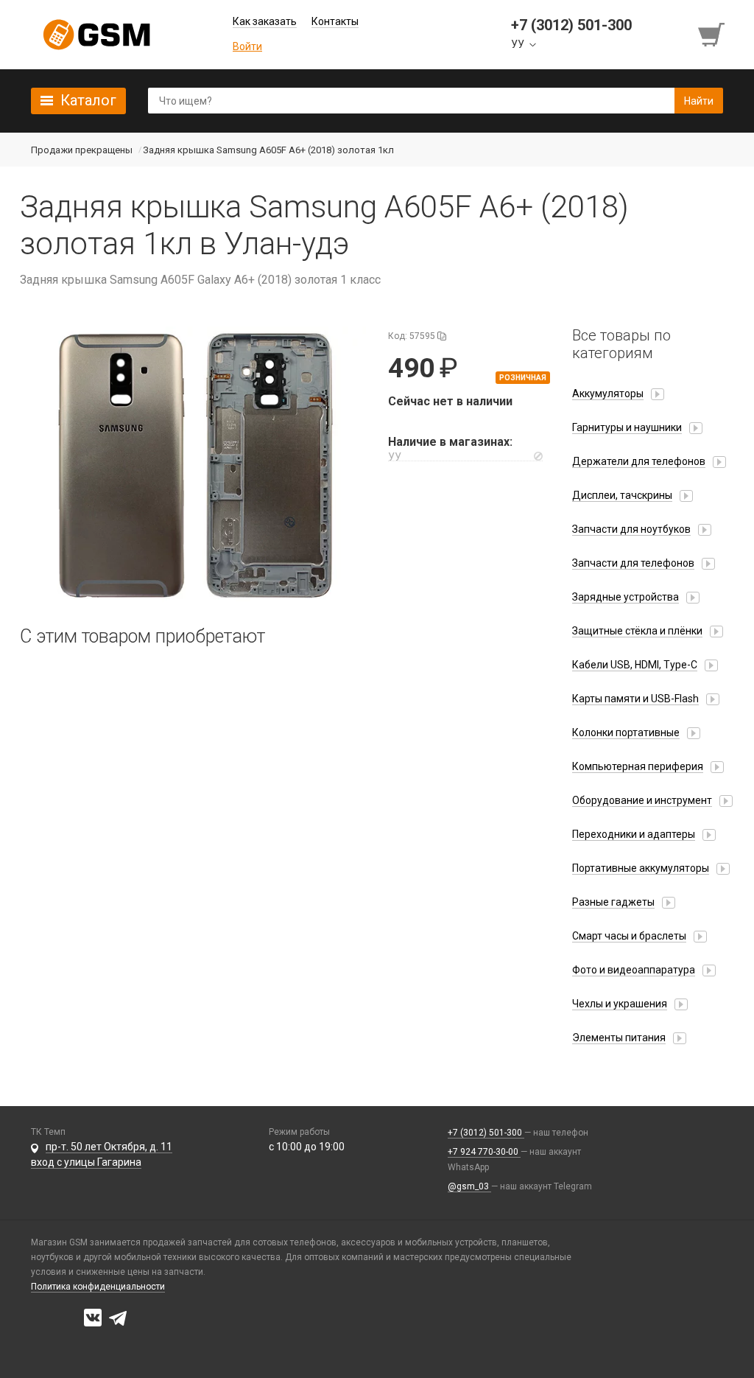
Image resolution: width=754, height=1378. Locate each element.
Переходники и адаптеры (633, 834)
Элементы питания (619, 1037)
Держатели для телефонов (638, 461)
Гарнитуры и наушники (627, 427)
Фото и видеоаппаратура (633, 970)
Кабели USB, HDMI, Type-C (634, 665)
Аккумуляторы (608, 393)
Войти (247, 46)
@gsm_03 (469, 1186)
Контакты (335, 21)
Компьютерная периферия (637, 766)
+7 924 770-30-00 (484, 1152)
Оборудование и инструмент (642, 800)
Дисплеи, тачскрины (622, 495)
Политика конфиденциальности (98, 1286)
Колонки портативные (626, 732)
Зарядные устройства (625, 597)
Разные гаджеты (613, 902)
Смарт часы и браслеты (629, 936)
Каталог (88, 100)
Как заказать (265, 21)
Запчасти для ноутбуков (631, 529)
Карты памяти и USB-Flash (635, 698)
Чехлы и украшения (619, 1004)
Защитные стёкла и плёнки (637, 631)
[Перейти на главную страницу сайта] (96, 35)
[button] (193, 465)
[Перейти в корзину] (712, 34)
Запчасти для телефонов (633, 563)
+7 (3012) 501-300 (486, 1132)
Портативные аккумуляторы (640, 868)
